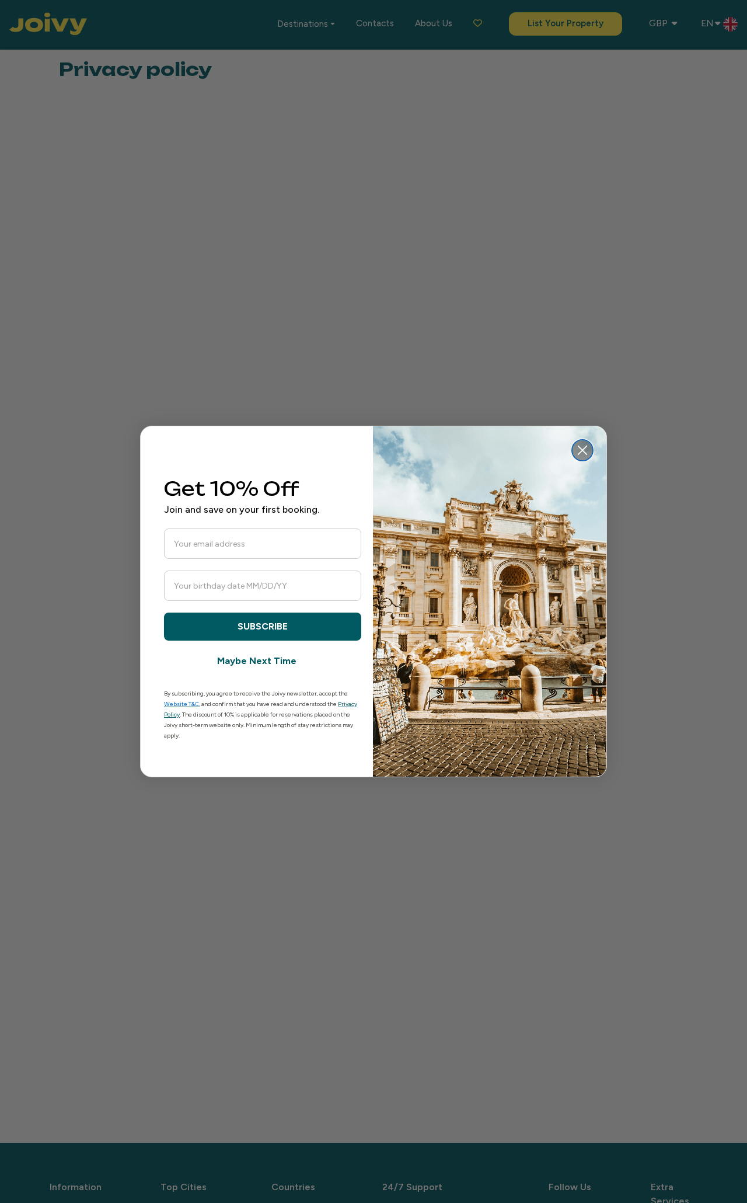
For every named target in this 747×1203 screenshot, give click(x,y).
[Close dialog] (582, 450)
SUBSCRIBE (263, 626)
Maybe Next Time (256, 660)
